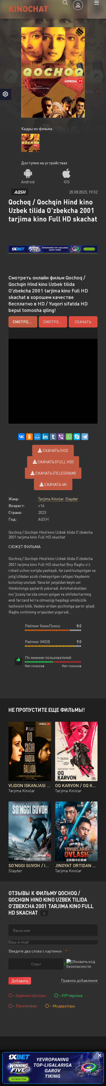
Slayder (71, 498)
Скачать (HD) (55, 450)
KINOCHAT (28, 8)
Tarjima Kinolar (51, 498)
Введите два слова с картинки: (35, 951)
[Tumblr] (53, 436)
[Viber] (61, 436)
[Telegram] (84, 436)
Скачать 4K (55, 484)
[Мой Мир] (37, 436)
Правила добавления (79, 980)
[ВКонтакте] (21, 436)
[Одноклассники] (29, 436)
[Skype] (76, 436)
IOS (67, 181)
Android (27, 181)
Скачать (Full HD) (55, 461)
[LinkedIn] (45, 436)
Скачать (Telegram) (55, 473)
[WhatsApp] (69, 436)
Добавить (19, 980)
